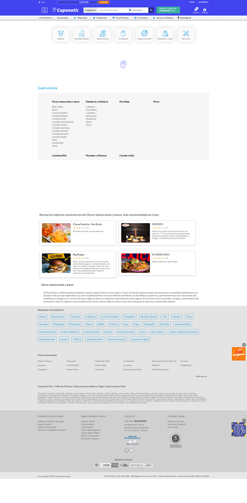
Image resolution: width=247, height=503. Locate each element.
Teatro (89, 324)
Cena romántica (60, 112)
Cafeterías (90, 316)
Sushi (54, 146)
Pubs (54, 140)
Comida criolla (126, 155)
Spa (126, 324)
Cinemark (42, 365)
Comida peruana (60, 134)
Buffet (101, 324)
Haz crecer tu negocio (90, 439)
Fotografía (149, 324)
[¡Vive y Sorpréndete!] (66, 10)
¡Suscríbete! (203, 2)
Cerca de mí (185, 18)
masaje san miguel (140, 339)
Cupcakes (90, 112)
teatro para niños (47, 331)
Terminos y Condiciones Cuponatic (52, 430)
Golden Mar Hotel (102, 361)
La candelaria (128, 361)
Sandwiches (58, 143)
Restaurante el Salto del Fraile (164, 361)
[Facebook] (126, 450)
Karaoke (43, 324)
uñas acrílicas (157, 331)
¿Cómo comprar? (88, 424)
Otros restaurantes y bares (65, 101)
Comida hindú (59, 118)
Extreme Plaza (72, 369)
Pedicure (114, 324)
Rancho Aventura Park (132, 369)
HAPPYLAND (100, 365)
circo (142, 331)
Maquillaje (58, 324)
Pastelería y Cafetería (97, 101)
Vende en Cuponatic (176, 421)
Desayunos (91, 115)
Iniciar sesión (173, 427)
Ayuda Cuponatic (45, 424)
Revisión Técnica (149, 316)
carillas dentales (47, 339)
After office (57, 106)
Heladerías (91, 118)
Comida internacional (62, 121)
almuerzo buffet (182, 324)
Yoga (136, 324)
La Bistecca (99, 369)
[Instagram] (131, 450)
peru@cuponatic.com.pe (134, 425)
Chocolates (91, 109)
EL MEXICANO (72, 365)
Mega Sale (82, 18)
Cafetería (90, 106)
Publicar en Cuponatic (90, 436)
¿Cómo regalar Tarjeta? (90, 433)
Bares (55, 109)
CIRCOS (77, 339)
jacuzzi (64, 339)
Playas (42, 316)
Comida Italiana (60, 115)
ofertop (108, 331)
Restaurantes (58, 316)
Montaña (164, 324)
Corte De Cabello (109, 316)
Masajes (177, 316)
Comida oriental (60, 131)
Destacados (62, 18)
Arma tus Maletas (165, 18)
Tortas (89, 121)
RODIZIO (156, 365)
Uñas (189, 316)
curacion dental (91, 331)
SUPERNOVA (186, 365)
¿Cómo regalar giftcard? (90, 430)
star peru (184, 361)
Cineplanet (129, 316)
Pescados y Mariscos (96, 155)
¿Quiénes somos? (88, 421)
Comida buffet (59, 155)
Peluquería (74, 324)
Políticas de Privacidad (47, 427)
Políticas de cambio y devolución (51, 421)
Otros (89, 124)
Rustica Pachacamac (160, 369)
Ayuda (192, 2)
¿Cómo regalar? (87, 427)
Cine (164, 316)
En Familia (142, 18)
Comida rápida (59, 137)
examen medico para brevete (183, 331)
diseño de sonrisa (116, 339)
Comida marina (59, 124)
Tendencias (101, 18)
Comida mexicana (60, 128)
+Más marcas (201, 376)
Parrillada (124, 101)
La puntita (127, 365)
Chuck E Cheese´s (45, 361)
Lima (43, 2)
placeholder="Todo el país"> (140, 10)
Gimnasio (75, 316)
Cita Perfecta (122, 18)
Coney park (71, 361)
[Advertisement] (123, 188)
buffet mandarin (70, 331)
